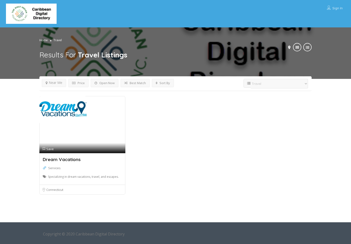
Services (54, 168)
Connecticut (54, 190)
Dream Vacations (62, 159)
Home (43, 40)
